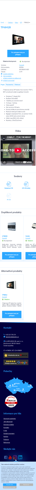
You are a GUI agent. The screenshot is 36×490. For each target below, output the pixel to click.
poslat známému (8, 74)
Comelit (21, 65)
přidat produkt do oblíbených (12, 78)
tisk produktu (7, 76)
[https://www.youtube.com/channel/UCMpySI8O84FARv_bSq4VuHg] (10, 457)
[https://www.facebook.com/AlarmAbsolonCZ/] (5, 457)
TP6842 (4, 295)
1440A (28, 236)
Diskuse (17, 84)
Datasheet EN (8, 188)
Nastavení (26, 484)
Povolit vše (9, 484)
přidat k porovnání (8, 80)
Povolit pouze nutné (10, 487)
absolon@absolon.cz (12, 337)
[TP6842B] (18, 39)
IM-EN (9, 199)
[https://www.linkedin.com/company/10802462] (20, 457)
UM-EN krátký (26, 188)
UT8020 (4, 236)
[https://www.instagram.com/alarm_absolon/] (15, 457)
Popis (3, 84)
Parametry (9, 84)
